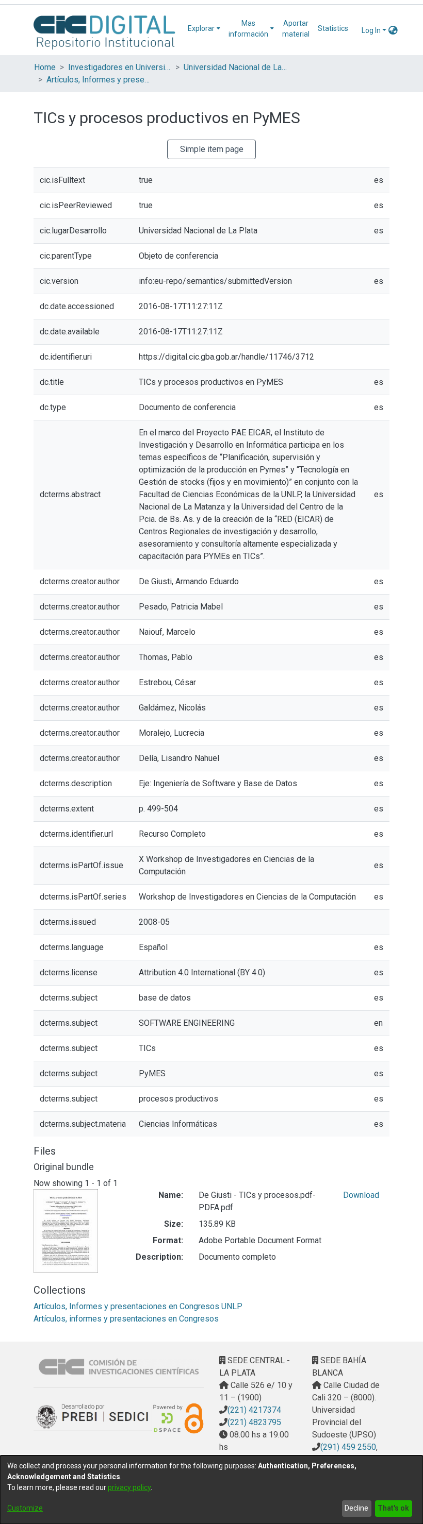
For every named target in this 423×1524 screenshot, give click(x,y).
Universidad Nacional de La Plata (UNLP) (235, 67)
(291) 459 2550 (348, 1447)
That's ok (393, 1508)
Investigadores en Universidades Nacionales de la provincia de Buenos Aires (119, 67)
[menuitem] (204, 28)
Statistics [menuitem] (333, 28)
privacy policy (129, 1487)
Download (361, 1195)
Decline (356, 1508)
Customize (25, 1508)
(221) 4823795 (254, 1422)
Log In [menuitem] (371, 30)
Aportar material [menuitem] (296, 28)
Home (45, 67)
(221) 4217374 (254, 1410)
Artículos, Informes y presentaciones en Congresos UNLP (98, 79)
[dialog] (211, 1489)
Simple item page (211, 149)
